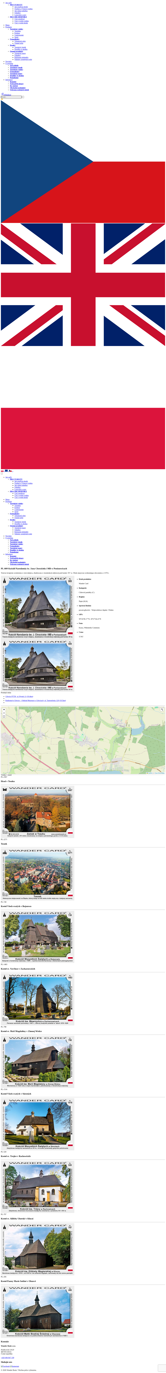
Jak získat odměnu (21, 11)
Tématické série (20, 41)
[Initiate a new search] (162, 709)
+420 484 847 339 (7, 1358)
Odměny (17, 13)
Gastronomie (19, 35)
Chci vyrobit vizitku (21, 21)
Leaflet (150, 773)
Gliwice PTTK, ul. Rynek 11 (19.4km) (19, 696)
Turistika (17, 31)
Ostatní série (18, 43)
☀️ (2, 99)
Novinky (8, 61)
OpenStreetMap (160, 773)
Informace (9, 80)
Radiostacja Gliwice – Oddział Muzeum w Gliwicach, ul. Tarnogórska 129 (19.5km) (35, 700)
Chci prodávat (19, 19)
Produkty (8, 27)
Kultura (17, 33)
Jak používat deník (21, 7)
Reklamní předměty (21, 57)
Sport (16, 37)
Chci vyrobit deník (21, 23)
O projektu (9, 63)
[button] (4, 709)
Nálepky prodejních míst (23, 59)
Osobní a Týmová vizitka (23, 9)
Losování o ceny (20, 15)
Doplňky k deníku (20, 49)
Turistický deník (20, 47)
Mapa (7, 25)
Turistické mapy (20, 53)
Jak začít (8, 3)
